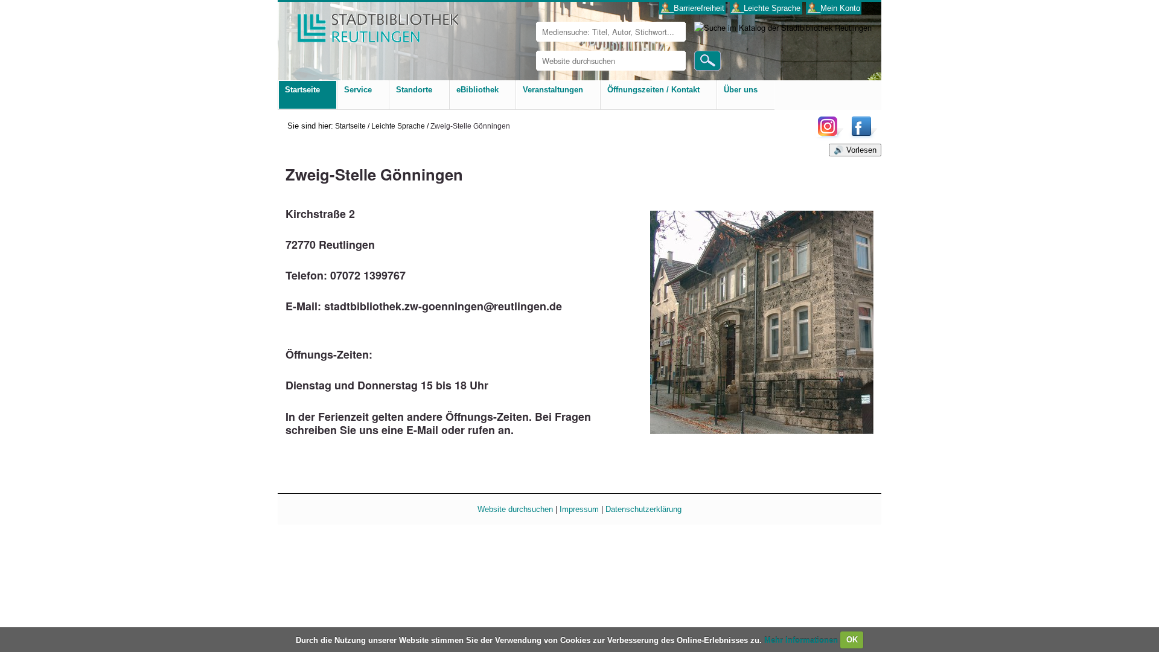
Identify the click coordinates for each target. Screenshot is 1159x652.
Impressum (579, 509)
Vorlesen (861, 150)
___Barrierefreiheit (692, 8)
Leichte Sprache (398, 126)
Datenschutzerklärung (643, 509)
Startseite (350, 126)
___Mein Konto (834, 8)
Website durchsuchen (515, 509)
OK (852, 639)
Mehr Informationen (802, 639)
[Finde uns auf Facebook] (863, 135)
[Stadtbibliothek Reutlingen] (370, 24)
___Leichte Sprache (765, 8)
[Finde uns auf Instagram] (831, 135)
